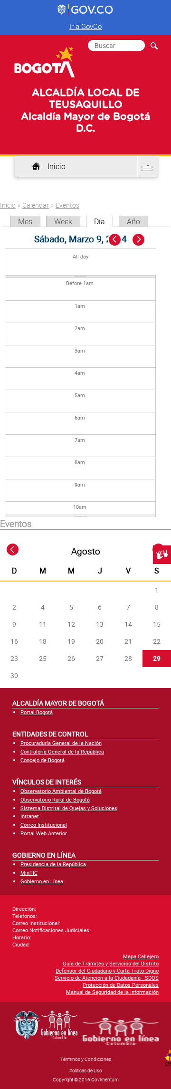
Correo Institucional (43, 824)
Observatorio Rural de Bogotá (55, 799)
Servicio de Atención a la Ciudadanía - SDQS (107, 977)
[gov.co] (86, 10)
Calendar (35, 205)
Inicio (57, 166)
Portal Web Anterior (43, 833)
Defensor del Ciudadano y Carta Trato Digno (107, 970)
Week (63, 221)
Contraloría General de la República (62, 751)
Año (133, 221)
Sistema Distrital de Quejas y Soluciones (68, 808)
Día (103, 221)
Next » (143, 240)
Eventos (67, 205)
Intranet (29, 816)
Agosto (85, 551)
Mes (25, 221)
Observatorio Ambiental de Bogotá (61, 790)
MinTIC (29, 872)
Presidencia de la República (53, 864)
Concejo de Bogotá (42, 760)
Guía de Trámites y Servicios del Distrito (111, 963)
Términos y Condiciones (85, 1059)
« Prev (116, 240)
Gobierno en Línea (41, 881)
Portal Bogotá (36, 712)
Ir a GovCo (85, 26)
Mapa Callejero (141, 956)
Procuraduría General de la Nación (61, 742)
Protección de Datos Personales (121, 984)
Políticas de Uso (85, 1070)
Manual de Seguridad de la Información (112, 991)
